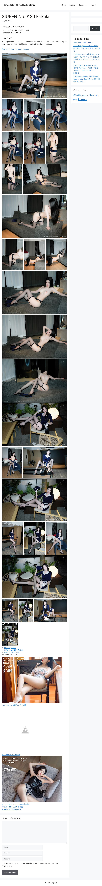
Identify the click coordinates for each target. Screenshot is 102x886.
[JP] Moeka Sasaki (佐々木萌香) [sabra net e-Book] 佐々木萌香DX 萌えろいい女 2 (86, 79)
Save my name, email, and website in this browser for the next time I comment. (31, 864)
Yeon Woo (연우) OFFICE (83, 42)
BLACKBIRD (85, 95)
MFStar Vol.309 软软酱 (11, 755)
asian (77, 95)
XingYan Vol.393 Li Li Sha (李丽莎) (15, 804)
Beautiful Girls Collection (19, 5)
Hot (92, 5)
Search (95, 29)
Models (72, 5)
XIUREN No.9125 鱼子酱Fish (13, 650)
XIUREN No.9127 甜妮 (11, 652)
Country (82, 5)
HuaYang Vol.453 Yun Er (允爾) (14, 705)
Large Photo (7, 98)
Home (64, 5)
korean (82, 99)
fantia (75, 100)
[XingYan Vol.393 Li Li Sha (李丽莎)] (32, 802)
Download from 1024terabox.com (15, 49)
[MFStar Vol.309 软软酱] (25, 752)
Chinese (7, 648)
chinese (94, 95)
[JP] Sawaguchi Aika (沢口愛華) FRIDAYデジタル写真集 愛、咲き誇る (86, 48)
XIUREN (13, 648)
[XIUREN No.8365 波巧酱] (12, 807)
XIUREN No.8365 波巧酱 (11, 809)
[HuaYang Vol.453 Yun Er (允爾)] (32, 703)
